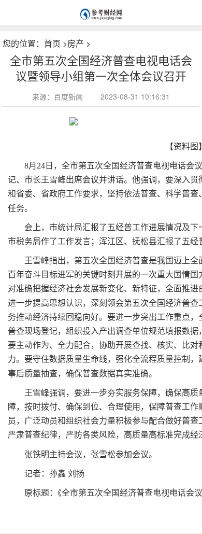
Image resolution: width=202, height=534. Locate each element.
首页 (52, 43)
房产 (75, 43)
